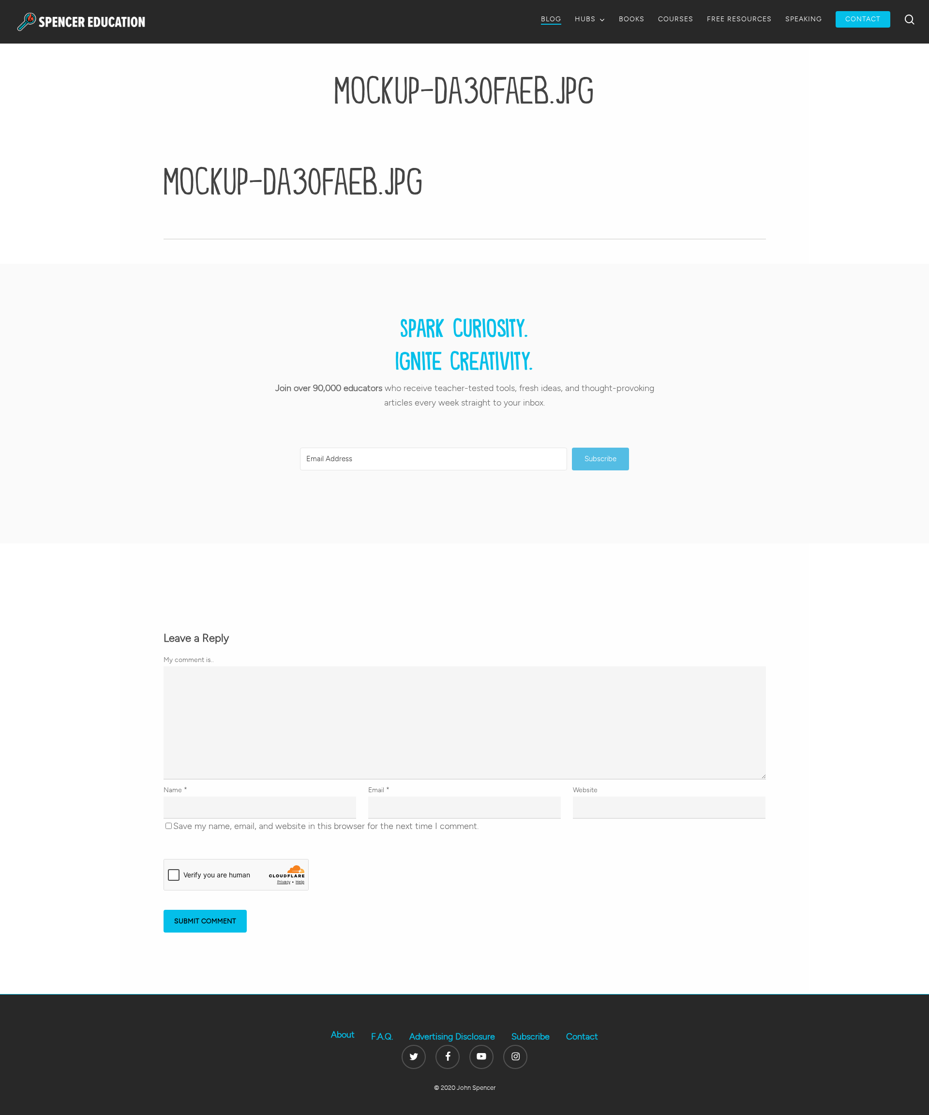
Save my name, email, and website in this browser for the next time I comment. (326, 826)
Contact (582, 1036)
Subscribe (530, 1036)
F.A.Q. (382, 1036)
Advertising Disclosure (452, 1036)
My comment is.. (189, 660)
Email (379, 790)
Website (585, 790)
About (343, 1034)
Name (175, 790)
